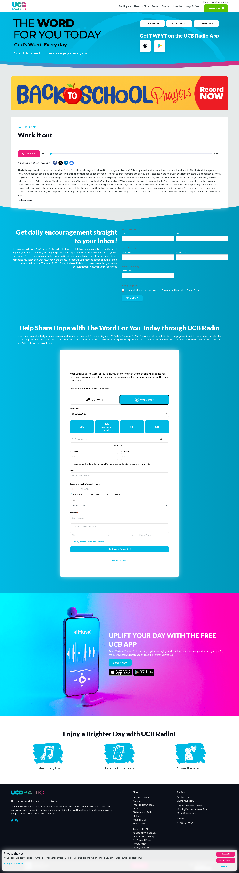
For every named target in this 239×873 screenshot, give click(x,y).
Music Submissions (186, 813)
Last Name (125, 451)
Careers (137, 801)
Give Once (97, 399)
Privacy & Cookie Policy (14, 863)
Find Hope (124, 6)
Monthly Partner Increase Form (192, 809)
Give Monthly (147, 399)
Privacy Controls (141, 847)
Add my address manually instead (88, 542)
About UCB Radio (141, 797)
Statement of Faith (142, 812)
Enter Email (126, 252)
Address (74, 513)
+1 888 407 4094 (185, 822)
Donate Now (214, 8)
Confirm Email (181, 252)
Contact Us (183, 797)
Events (165, 6)
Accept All (226, 854)
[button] (131, 6)
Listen (136, 808)
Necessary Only (225, 860)
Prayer (155, 6)
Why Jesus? (139, 823)
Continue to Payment (118, 549)
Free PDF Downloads (143, 804)
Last (178, 233)
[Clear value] (166, 414)
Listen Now (120, 662)
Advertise (177, 6)
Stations (137, 816)
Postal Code (127, 271)
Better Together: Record (189, 805)
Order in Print (179, 23)
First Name (74, 451)
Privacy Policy (193, 290)
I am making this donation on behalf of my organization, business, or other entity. (111, 464)
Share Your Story (185, 800)
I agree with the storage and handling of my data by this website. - (162, 290)
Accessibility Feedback (144, 832)
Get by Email (152, 23)
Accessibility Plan (141, 829)
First (124, 233)
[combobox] (119, 518)
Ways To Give (193, 6)
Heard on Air (140, 6)
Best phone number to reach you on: (85, 484)
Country (74, 500)
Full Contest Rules (142, 840)
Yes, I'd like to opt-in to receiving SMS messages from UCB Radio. (96, 494)
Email (72, 470)
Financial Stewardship (144, 836)
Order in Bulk (206, 23)
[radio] (82, 426)
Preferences (225, 866)
